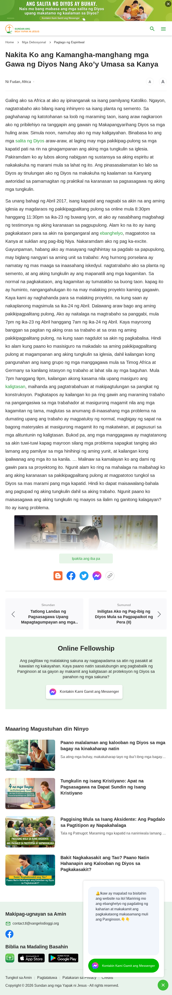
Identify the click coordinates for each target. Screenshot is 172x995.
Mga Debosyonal (34, 42)
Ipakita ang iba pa (86, 559)
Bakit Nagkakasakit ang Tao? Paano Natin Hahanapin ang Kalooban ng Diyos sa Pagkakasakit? (104, 863)
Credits (107, 978)
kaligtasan (15, 386)
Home (9, 42)
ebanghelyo (111, 233)
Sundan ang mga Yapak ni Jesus (60, 985)
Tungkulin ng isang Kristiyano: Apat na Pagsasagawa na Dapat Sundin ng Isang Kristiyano (103, 786)
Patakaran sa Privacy (79, 978)
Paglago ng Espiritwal (69, 42)
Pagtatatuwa (47, 978)
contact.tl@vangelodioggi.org (36, 923)
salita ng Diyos (29, 140)
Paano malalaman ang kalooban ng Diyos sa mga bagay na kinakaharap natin (112, 745)
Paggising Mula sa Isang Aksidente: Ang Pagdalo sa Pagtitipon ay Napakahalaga (112, 822)
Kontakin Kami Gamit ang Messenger (128, 965)
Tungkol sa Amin (18, 978)
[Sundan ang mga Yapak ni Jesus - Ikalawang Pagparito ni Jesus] (26, 29)
